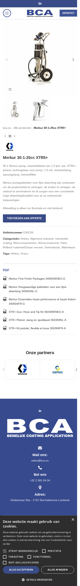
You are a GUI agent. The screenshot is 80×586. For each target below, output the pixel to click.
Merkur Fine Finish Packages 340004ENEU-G (37, 278)
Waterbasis (68, 247)
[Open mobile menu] (7, 13)
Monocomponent (48, 242)
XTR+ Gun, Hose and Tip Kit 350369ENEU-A (36, 311)
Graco (24, 253)
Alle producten (22, 127)
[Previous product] (5, 136)
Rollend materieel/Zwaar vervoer (23, 247)
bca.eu (7, 127)
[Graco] (22, 369)
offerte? (68, 13)
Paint (64, 242)
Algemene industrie (42, 238)
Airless (25, 238)
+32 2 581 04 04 (40, 480)
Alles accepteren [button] (21, 569)
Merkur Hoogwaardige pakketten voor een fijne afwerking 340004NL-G (37, 289)
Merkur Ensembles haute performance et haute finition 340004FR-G (42, 301)
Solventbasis (52, 247)
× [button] (72, 519)
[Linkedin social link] (40, 4)
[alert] (38, 551)
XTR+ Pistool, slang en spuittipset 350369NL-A (37, 319)
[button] (7, 60)
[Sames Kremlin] (57, 369)
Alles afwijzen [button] (58, 569)
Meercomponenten (25, 242)
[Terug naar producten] (10, 136)
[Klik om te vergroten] (10, 89)
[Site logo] (40, 12)
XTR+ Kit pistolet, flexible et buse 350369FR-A (37, 328)
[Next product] (14, 136)
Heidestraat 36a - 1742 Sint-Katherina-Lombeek (40, 500)
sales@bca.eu (40, 460)
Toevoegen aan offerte (24, 218)
